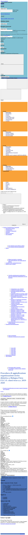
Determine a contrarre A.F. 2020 (17, 314)
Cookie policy (6, 503)
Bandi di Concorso (9, 233)
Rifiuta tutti (11, 398)
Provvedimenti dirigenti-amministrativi (16, 247)
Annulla (2, 76)
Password (15, 11)
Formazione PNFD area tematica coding (19, 293)
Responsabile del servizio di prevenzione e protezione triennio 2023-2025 (19, 297)
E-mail (14, 30)
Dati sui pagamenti (12, 335)
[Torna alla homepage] (14, 78)
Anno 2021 (13, 350)
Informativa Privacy (7, 505)
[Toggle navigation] (11, 94)
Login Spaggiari (7, 35)
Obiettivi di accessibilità (8, 509)
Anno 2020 (13, 351)
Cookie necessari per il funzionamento (8, 410)
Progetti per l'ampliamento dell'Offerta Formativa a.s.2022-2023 (19, 300)
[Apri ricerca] (17, 84)
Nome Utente (15, 10)
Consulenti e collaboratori (11, 231)
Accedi (2, 3)
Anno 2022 (13, 349)
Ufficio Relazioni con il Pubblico (10, 507)
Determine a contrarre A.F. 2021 (17, 311)
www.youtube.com (5, 450)
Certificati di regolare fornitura (17, 290)
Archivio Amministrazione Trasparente (11, 205)
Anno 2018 (13, 353)
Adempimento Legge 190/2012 (17, 289)
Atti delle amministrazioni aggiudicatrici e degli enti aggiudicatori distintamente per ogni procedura (13, 209)
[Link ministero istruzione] (6, 2)
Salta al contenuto (4, 1)
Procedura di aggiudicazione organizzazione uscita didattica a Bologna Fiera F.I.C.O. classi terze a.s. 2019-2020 (19, 319)
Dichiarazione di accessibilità (9, 508)
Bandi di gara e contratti (8, 206)
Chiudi (2, 43)
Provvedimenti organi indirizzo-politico (16, 245)
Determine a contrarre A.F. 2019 (17, 316)
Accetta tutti (20, 398)
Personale (8, 232)
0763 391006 (7, 486)
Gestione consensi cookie (8, 511)
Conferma (7, 76)
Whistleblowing (6, 510)
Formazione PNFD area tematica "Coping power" (17, 307)
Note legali (5, 504)
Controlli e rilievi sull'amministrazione (13, 262)
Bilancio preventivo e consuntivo (15, 259)
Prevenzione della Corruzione (14, 367)
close (2, 100)
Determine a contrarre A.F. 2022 (17, 310)
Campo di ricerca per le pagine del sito (8, 191)
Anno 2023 (13, 348)
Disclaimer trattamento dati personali (8, 523)
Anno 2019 (13, 352)
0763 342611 (7, 487)
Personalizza (3, 398)
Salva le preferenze (10, 475)
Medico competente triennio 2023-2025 (19, 294)
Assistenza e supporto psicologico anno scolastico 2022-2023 (19, 302)
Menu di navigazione (18, 225)
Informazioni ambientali (10, 355)
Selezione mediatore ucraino (17, 309)
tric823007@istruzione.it (16, 488)
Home (4, 204)
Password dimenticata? (5, 13)
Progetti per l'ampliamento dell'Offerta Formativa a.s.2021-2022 (19, 313)
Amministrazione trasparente (9, 513)
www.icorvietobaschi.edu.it (6, 416)
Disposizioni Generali (10, 228)
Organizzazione (9, 229)
